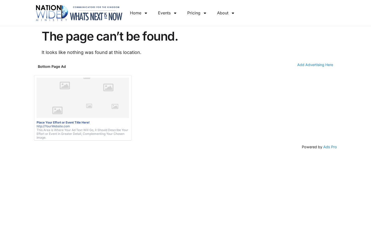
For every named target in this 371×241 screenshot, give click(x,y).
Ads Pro (330, 147)
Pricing (193, 12)
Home (135, 12)
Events (164, 12)
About (222, 12)
